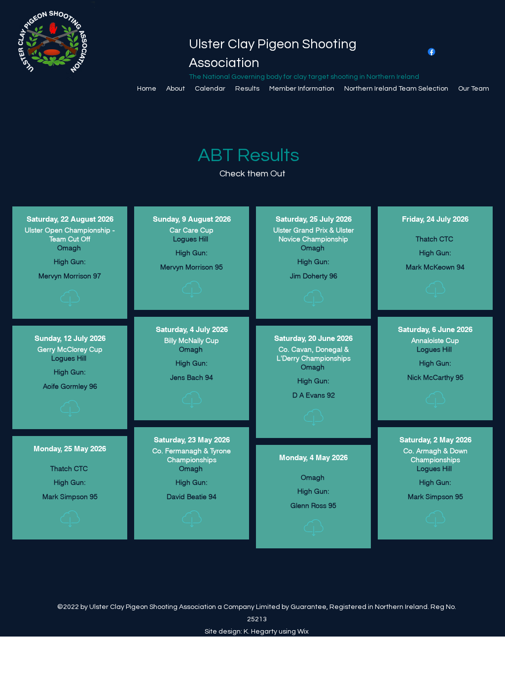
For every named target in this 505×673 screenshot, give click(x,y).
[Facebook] (431, 52)
